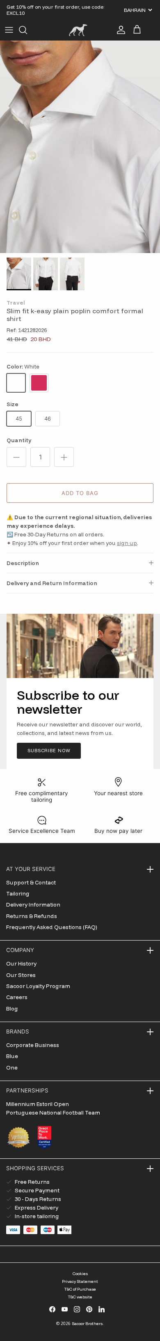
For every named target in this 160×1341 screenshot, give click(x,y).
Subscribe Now (48, 750)
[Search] (27, 30)
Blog (12, 1008)
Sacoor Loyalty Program (38, 986)
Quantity (19, 440)
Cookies (80, 1273)
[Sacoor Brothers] (78, 30)
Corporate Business (32, 1045)
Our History (21, 963)
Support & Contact (31, 882)
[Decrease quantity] (16, 457)
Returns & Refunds (31, 916)
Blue (12, 1056)
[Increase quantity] (64, 457)
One (12, 1067)
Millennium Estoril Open (37, 1104)
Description (23, 563)
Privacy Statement (80, 1281)
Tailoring (18, 893)
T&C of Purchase (80, 1289)
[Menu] (9, 30)
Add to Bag (80, 493)
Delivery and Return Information (52, 583)
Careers (16, 997)
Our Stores (21, 975)
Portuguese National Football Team (53, 1112)
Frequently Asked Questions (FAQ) (51, 927)
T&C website (80, 1297)
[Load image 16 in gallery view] (80, 147)
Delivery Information (33, 904)
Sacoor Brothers (87, 1323)
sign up (127, 543)
